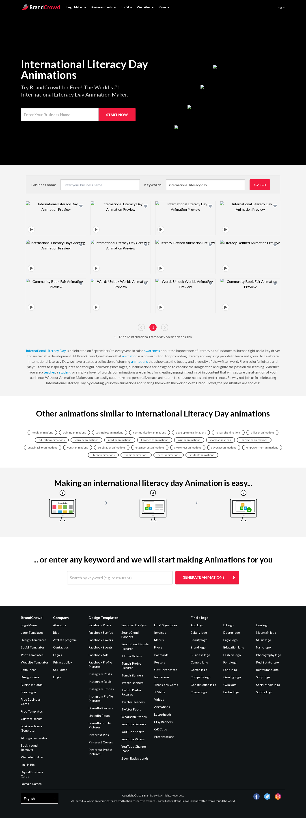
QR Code (160, 729)
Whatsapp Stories (134, 717)
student (65, 372)
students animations (202, 455)
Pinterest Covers (101, 742)
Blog (56, 632)
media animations (42, 432)
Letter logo (231, 692)
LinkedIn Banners (101, 708)
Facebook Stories (101, 632)
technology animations (109, 432)
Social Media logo (268, 685)
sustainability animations (42, 447)
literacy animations (103, 455)
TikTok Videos (131, 656)
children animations (262, 432)
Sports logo (264, 692)
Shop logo (263, 677)
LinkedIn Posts (99, 715)
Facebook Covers (101, 640)
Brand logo (198, 647)
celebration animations (111, 447)
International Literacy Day (46, 350)
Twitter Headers (133, 702)
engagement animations (149, 447)
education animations (52, 440)
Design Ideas (30, 677)
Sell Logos (60, 670)
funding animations (136, 455)
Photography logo (268, 655)
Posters (159, 662)
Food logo (230, 670)
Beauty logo (199, 640)
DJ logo (228, 625)
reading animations (119, 440)
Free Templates (32, 711)
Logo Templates (32, 632)
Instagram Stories (101, 689)
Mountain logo (266, 632)
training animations (74, 432)
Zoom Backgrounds (135, 758)
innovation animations (254, 440)
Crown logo (199, 692)
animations (139, 361)
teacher (49, 372)
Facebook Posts (100, 625)
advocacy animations (223, 447)
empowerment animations (262, 447)
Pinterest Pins (99, 735)
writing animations (189, 440)
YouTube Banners (134, 724)
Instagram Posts (100, 674)
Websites (144, 7)
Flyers (158, 647)
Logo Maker (75, 7)
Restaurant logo (267, 670)
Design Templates (33, 640)
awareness (152, 350)
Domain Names (31, 784)
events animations (168, 455)
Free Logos (28, 692)
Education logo (233, 647)
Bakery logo (199, 632)
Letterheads (163, 714)
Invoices (160, 632)
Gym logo (230, 685)
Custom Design (32, 719)
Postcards (161, 655)
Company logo (201, 677)
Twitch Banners (132, 683)
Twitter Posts (131, 709)
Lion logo (262, 625)
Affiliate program (65, 640)
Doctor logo (231, 632)
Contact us (61, 647)
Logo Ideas (28, 670)
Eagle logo (230, 640)
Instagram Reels (100, 681)
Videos (159, 699)
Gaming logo (232, 677)
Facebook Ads (98, 655)
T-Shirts (160, 692)
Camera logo (199, 662)
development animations (191, 432)
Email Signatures (165, 625)
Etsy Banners (163, 722)
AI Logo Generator (34, 738)
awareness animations (187, 447)
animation (129, 356)
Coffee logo (199, 670)
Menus (159, 640)
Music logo (263, 640)
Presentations (164, 737)
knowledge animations (154, 440)
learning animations (86, 440)
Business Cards (102, 7)
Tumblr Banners (132, 675)
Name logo (263, 647)
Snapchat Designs (134, 625)
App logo (197, 625)
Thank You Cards (166, 685)
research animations (228, 432)
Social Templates (33, 647)
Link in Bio (28, 764)
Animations (162, 707)
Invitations (161, 677)
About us (59, 625)
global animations (220, 440)
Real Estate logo (267, 662)
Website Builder (32, 757)
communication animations (149, 432)
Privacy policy (62, 662)
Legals (57, 655)
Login (57, 677)
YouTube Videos (133, 739)
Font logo (230, 662)
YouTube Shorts (132, 732)
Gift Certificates (165, 670)
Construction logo (203, 685)
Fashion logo (232, 655)
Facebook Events (101, 647)
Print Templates (32, 655)
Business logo (200, 655)
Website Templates (35, 662)
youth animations (77, 447)
